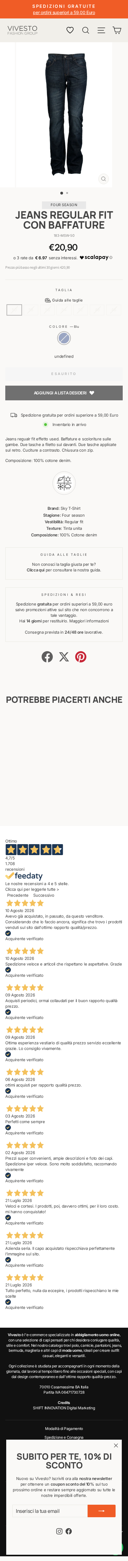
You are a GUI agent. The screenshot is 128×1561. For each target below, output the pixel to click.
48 (97, 309)
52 (80, 309)
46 (113, 309)
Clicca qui (35, 570)
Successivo (43, 895)
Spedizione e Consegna (64, 1437)
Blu (64, 338)
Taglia (64, 290)
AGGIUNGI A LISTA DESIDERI (60, 392)
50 (14, 309)
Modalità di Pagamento (64, 1428)
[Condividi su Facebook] (47, 656)
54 (64, 309)
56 (47, 309)
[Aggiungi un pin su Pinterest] (80, 656)
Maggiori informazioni (89, 621)
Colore (64, 326)
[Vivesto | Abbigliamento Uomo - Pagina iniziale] (22, 30)
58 (31, 309)
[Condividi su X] (64, 656)
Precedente (18, 895)
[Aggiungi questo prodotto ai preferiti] (37, 724)
